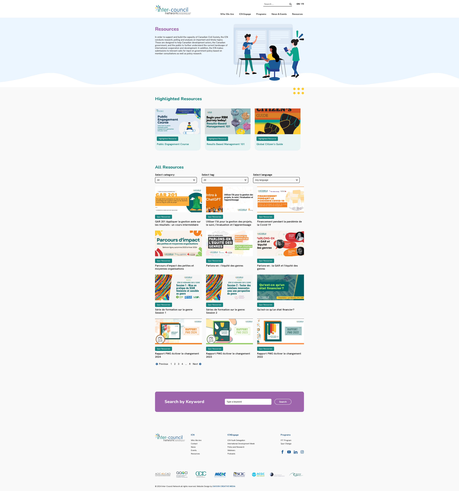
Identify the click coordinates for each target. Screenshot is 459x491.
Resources (297, 14)
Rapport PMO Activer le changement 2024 (177, 355)
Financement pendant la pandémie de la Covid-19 (279, 223)
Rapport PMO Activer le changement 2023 (228, 355)
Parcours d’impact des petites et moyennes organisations (174, 267)
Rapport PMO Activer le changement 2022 (279, 355)
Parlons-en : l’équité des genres (224, 265)
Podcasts (231, 453)
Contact (194, 443)
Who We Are (227, 14)
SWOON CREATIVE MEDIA (224, 486)
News (193, 447)
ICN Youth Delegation (236, 440)
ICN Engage (245, 14)
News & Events (279, 14)
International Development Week (241, 443)
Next (195, 364)
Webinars (231, 450)
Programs (261, 14)
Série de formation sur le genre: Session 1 (174, 311)
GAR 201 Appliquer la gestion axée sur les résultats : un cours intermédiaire (178, 223)
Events (194, 450)
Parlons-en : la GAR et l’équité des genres (277, 267)
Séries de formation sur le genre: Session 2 (225, 311)
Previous (163, 364)
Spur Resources (163, 217)
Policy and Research (235, 447)
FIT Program (286, 440)
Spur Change (286, 443)
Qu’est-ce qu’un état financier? (275, 309)
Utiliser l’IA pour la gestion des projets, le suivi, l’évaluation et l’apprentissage (229, 223)
